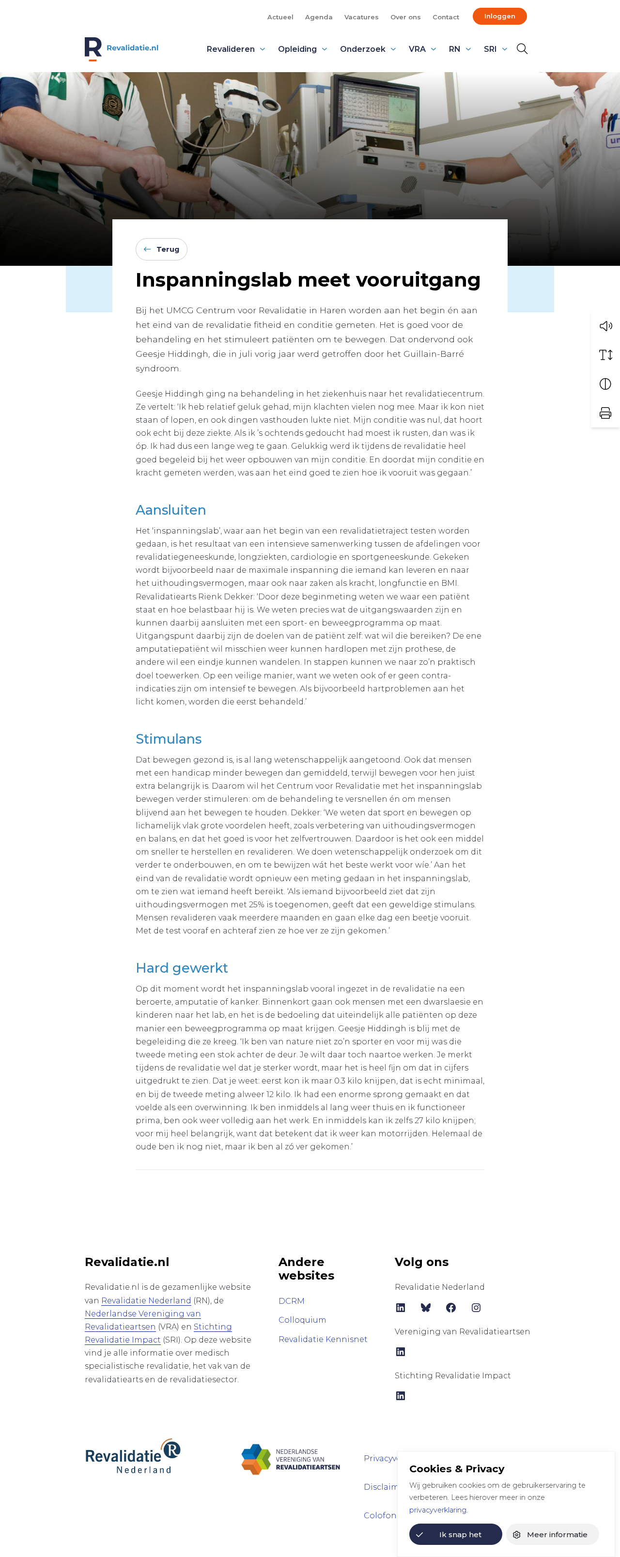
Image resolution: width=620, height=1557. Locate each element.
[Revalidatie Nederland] (133, 1455)
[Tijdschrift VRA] (290, 1455)
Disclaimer (385, 1487)
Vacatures (361, 17)
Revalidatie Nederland (146, 1300)
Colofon (380, 1515)
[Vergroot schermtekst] (605, 354)
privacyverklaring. (438, 1510)
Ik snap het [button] (460, 1534)
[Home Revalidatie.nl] (121, 49)
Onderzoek (363, 49)
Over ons (405, 17)
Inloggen (499, 16)
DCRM (292, 1301)
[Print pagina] (605, 412)
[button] (605, 325)
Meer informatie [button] (557, 1534)
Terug (167, 249)
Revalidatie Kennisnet (323, 1339)
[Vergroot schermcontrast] (605, 383)
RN (455, 49)
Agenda (319, 17)
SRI (490, 49)
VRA (417, 49)
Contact (446, 17)
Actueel (280, 17)
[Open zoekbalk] (522, 49)
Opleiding (297, 49)
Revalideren (231, 49)
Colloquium (302, 1320)
